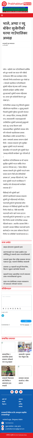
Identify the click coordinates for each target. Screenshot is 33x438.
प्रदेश (20, 402)
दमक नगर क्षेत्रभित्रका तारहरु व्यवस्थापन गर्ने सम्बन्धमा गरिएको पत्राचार (16, 282)
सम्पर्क (3, 402)
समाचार (21, 399)
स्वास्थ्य (20, 406)
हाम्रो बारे (4, 399)
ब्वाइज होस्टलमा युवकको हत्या (13, 247)
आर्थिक (20, 404)
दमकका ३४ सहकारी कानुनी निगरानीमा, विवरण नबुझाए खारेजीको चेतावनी (15, 268)
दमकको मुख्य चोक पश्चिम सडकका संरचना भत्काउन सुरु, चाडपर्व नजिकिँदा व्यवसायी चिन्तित (16, 260)
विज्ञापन (4, 404)
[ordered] (13, 309)
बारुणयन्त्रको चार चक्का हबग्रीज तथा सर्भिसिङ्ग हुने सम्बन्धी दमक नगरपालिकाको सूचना (16, 253)
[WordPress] (3, 315)
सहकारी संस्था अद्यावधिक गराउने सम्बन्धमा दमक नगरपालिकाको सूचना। (16, 275)
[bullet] (15, 309)
